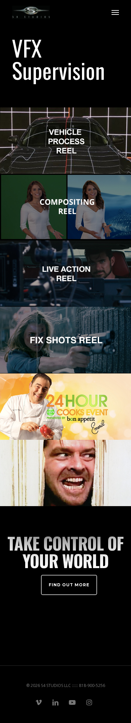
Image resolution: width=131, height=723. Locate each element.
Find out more (69, 584)
